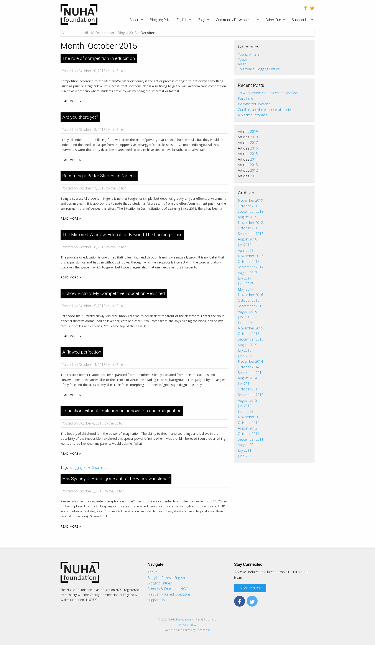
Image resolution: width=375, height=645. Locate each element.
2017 (254, 142)
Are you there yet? (80, 117)
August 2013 (247, 400)
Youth (242, 59)
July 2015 (245, 350)
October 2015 (248, 333)
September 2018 (250, 233)
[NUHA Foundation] (79, 14)
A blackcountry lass (252, 115)
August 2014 (247, 378)
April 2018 (245, 250)
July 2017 (245, 278)
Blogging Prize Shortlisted (89, 467)
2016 (254, 148)
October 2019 (248, 206)
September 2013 (250, 394)
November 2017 (250, 255)
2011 (254, 176)
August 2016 (247, 311)
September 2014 (250, 372)
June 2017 (245, 283)
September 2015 (250, 339)
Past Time (245, 98)
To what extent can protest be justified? (268, 92)
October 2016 (248, 300)
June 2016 (245, 322)
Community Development (235, 19)
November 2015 (250, 328)
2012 (254, 170)
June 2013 (245, 411)
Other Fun (273, 19)
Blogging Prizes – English (168, 19)
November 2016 (250, 294)
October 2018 (248, 228)
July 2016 (245, 317)
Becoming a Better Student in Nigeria (99, 175)
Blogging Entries (159, 583)
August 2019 (247, 217)
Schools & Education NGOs (168, 588)
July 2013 (245, 405)
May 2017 (245, 289)
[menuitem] (134, 20)
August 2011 (247, 444)
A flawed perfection (81, 352)
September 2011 (250, 439)
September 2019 (250, 211)
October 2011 (248, 433)
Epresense (203, 630)
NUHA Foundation (179, 619)
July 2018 (245, 244)
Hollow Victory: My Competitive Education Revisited (113, 293)
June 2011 (245, 456)
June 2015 (245, 356)
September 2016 (250, 306)
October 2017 (248, 261)
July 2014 (245, 383)
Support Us (300, 19)
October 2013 (248, 389)
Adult (242, 64)
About (134, 19)
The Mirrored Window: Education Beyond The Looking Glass (122, 234)
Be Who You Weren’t (254, 104)
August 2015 (247, 344)
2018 (254, 137)
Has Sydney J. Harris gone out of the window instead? (116, 478)
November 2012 (250, 417)
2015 (254, 153)
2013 (254, 164)
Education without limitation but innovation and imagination (122, 410)
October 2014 (248, 367)
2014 (254, 159)
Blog (201, 19)
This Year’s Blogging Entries (259, 69)
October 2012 (248, 422)
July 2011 (245, 450)
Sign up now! (250, 588)
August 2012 (247, 428)
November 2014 (250, 361)
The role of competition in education (98, 58)
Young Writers (249, 54)
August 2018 (247, 239)
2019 (254, 131)
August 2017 (247, 272)
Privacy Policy (187, 625)
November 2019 (250, 200)
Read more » (71, 101)
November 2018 (250, 222)
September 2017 (250, 267)
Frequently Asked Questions (169, 594)
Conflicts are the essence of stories (265, 109)
